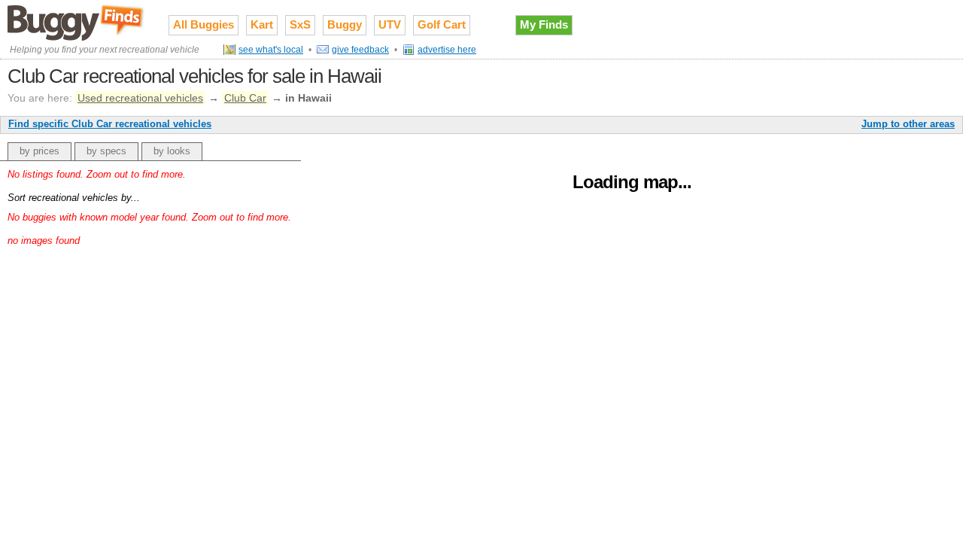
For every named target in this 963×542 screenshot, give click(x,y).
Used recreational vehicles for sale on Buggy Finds (77, 22)
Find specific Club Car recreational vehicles (109, 123)
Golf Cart (442, 24)
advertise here (447, 49)
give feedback (360, 49)
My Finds (544, 24)
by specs (106, 151)
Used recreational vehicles (140, 98)
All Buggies (203, 24)
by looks (171, 151)
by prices (39, 151)
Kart (262, 24)
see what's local (270, 49)
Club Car (245, 98)
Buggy (344, 24)
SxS (300, 24)
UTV (389, 24)
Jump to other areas (908, 123)
